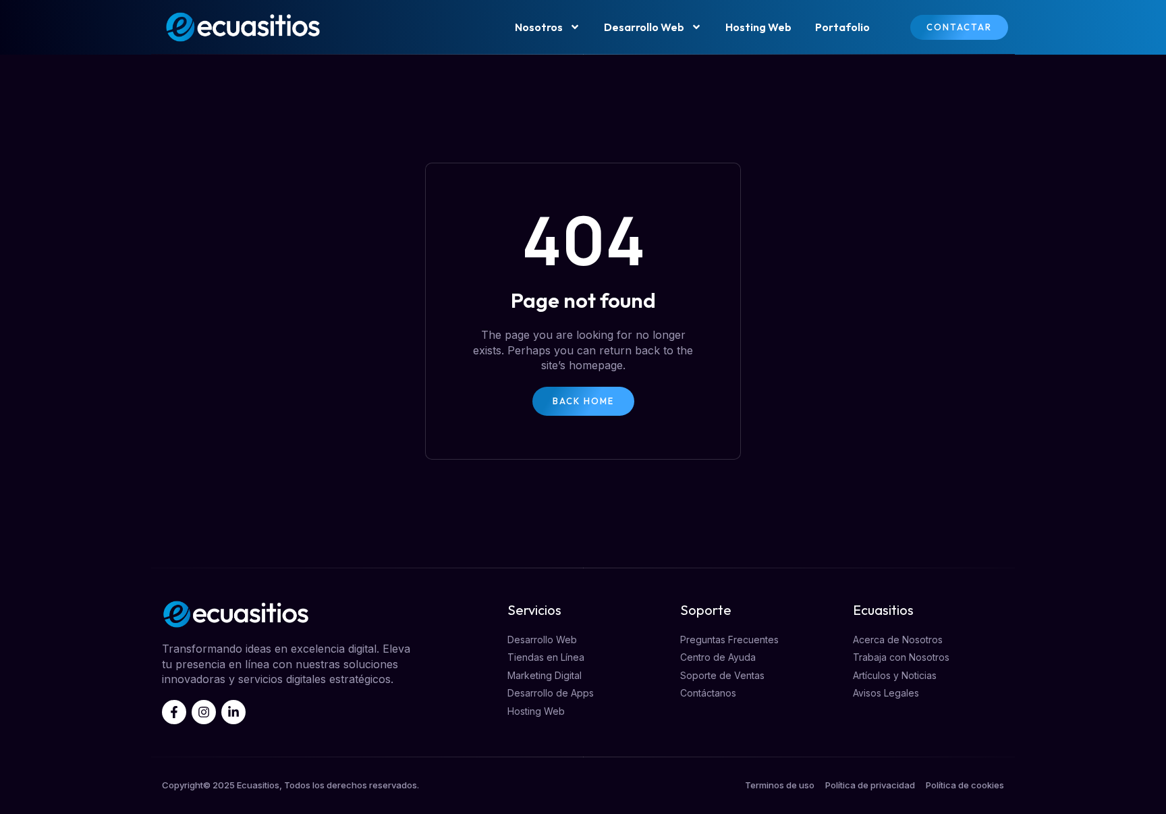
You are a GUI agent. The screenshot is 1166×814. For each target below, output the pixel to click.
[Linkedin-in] (233, 712)
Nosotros (539, 27)
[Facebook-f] (174, 712)
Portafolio (842, 27)
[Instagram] (204, 712)
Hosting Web (758, 27)
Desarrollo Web (644, 27)
